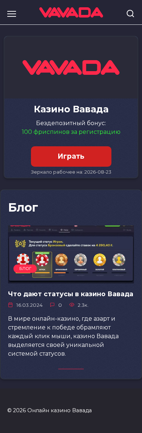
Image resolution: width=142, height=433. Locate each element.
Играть (71, 156)
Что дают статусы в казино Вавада (70, 294)
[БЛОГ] (71, 278)
